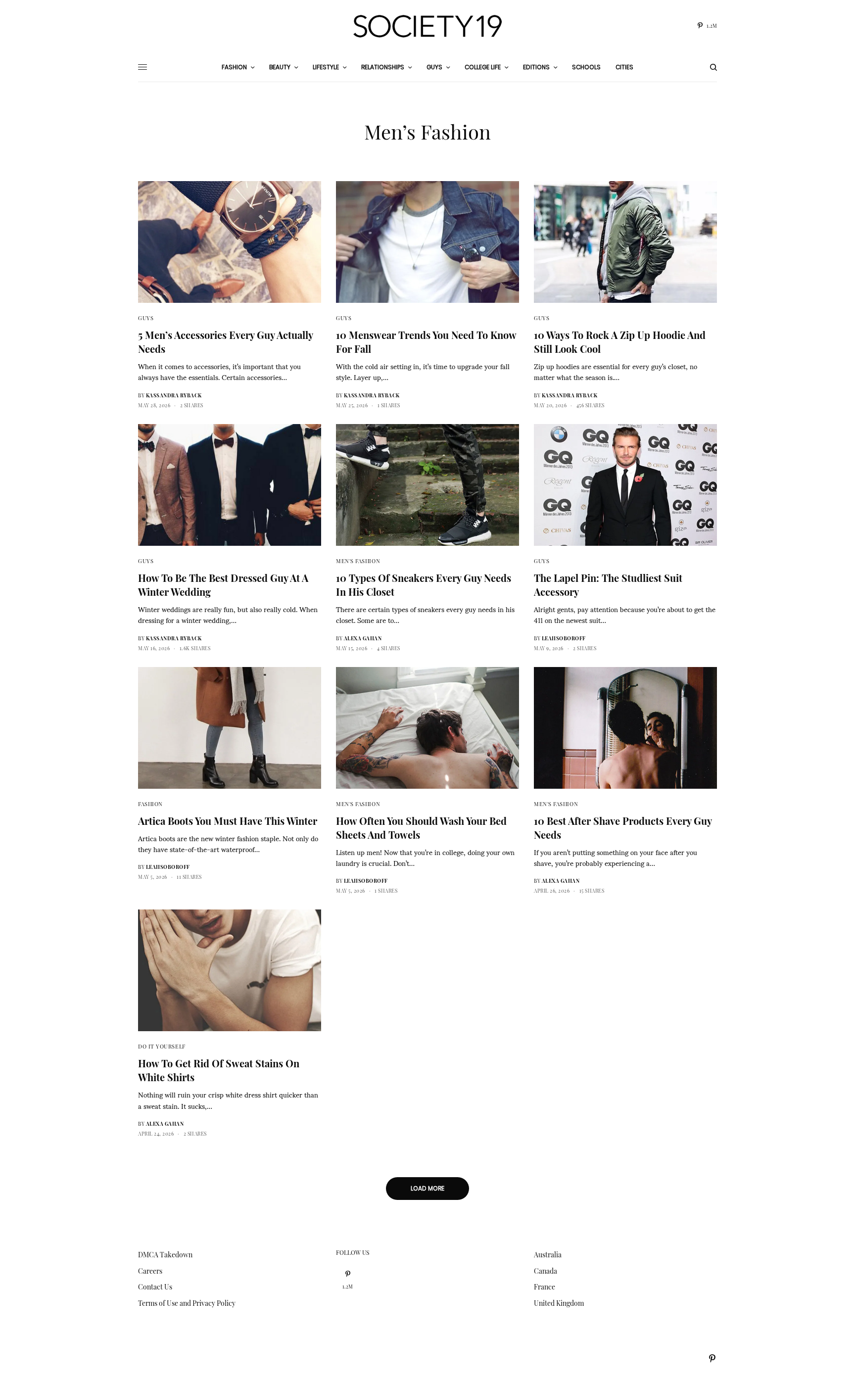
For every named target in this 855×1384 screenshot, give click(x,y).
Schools (586, 67)
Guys (145, 318)
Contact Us (155, 1286)
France (544, 1286)
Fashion (150, 804)
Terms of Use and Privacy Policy (187, 1303)
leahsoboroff (564, 638)
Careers (150, 1271)
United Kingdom (559, 1303)
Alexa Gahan (363, 638)
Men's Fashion (358, 561)
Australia (548, 1254)
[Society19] (427, 26)
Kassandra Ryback (174, 395)
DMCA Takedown (165, 1254)
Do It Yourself (162, 1046)
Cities (624, 67)
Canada (545, 1271)
